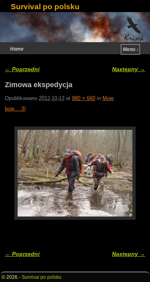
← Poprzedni (22, 69)
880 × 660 (83, 98)
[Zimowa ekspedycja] (75, 173)
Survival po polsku (45, 6)
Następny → (128, 69)
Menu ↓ (131, 49)
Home (17, 49)
